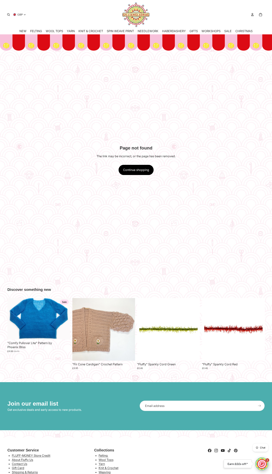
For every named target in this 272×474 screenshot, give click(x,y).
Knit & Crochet (108, 468)
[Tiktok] (229, 450)
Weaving (105, 472)
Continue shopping (136, 170)
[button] (261, 463)
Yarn (102, 464)
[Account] (252, 15)
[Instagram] (216, 450)
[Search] (8, 15)
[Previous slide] (77, 329)
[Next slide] (129, 329)
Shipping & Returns (25, 472)
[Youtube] (223, 450)
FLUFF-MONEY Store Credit (31, 455)
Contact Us (19, 464)
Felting (103, 455)
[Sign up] (259, 405)
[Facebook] (209, 450)
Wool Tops (106, 460)
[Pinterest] (236, 450)
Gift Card (18, 468)
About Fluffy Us (22, 460)
